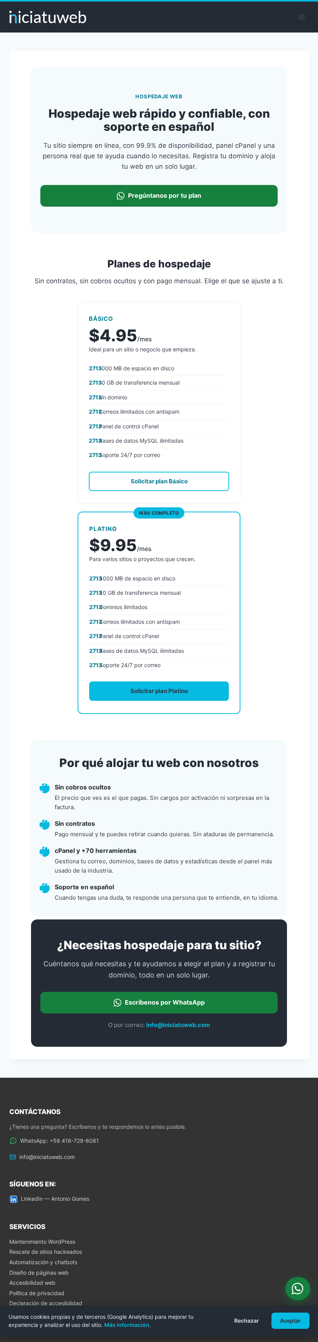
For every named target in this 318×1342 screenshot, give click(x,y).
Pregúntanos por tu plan (164, 195)
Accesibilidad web (32, 1282)
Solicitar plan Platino (159, 691)
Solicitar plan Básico (159, 481)
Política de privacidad (36, 1293)
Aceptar (290, 1320)
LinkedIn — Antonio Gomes (55, 1198)
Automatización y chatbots (43, 1262)
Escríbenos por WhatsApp (165, 1002)
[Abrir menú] (301, 17)
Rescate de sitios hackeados (45, 1251)
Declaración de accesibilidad (45, 1303)
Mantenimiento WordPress (42, 1241)
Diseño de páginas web (39, 1272)
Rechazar (246, 1320)
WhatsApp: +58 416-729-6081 (59, 1140)
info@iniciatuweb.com (178, 1025)
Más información (126, 1324)
